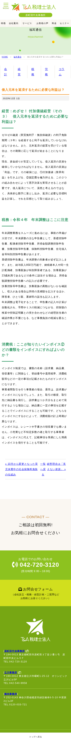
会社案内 (13, 23)
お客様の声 (42, 23)
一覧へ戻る (43, 469)
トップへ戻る (35, 737)
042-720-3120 (38, 564)
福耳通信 (17, 57)
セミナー (64, 23)
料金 (54, 23)
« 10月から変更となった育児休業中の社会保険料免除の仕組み (21, 469)
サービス (27, 23)
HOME (5, 57)
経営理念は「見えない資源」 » (56, 466)
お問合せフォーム (35, 593)
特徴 (3, 23)
